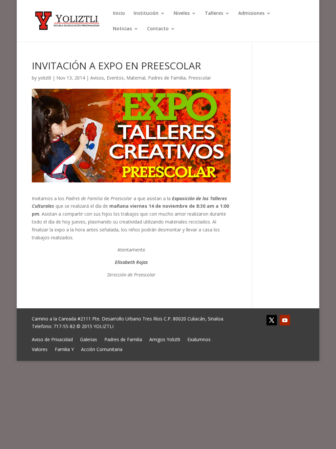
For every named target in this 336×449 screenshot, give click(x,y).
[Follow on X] (271, 320)
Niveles (182, 13)
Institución (146, 13)
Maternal (135, 78)
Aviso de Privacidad (52, 339)
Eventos (115, 78)
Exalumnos (199, 339)
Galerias (88, 339)
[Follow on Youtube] (285, 320)
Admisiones (251, 13)
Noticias (122, 29)
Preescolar (199, 78)
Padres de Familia (167, 78)
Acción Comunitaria (101, 349)
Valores (40, 349)
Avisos (97, 78)
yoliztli (44, 78)
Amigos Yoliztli (164, 339)
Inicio (119, 13)
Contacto (158, 29)
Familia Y (64, 349)
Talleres (214, 13)
